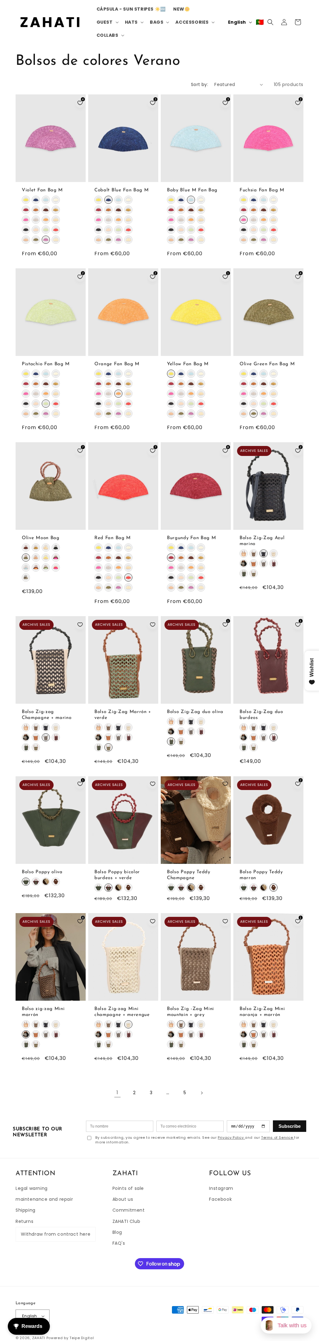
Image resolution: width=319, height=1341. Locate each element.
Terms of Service (277, 1137)
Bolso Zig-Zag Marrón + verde (122, 715)
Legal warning (32, 1188)
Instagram (221, 1188)
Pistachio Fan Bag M (46, 364)
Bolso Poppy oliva (42, 872)
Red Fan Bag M (112, 538)
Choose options (50, 176)
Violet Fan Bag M (42, 190)
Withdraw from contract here (55, 1234)
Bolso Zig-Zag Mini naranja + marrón (262, 1012)
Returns (24, 1221)
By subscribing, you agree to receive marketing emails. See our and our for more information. (197, 1140)
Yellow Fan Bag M (188, 364)
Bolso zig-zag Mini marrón (43, 1012)
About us (122, 1199)
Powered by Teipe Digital (70, 1337)
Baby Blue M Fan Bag (192, 190)
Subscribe (290, 1126)
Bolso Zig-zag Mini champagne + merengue (122, 1012)
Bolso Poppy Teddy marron (261, 875)
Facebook (220, 1199)
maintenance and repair (44, 1199)
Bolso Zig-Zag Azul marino (262, 541)
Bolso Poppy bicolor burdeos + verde (117, 875)
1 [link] (117, 1092)
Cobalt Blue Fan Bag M (121, 190)
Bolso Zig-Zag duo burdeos (261, 715)
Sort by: (199, 84)
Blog (117, 1232)
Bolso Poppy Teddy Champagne (188, 875)
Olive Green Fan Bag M (267, 364)
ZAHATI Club (126, 1221)
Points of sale (128, 1188)
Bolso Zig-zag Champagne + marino (46, 715)
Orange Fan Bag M (117, 364)
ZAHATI (38, 1337)
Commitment (128, 1210)
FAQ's (118, 1243)
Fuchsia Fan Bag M (262, 190)
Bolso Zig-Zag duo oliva (195, 712)
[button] (107, 22)
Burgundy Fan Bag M (191, 538)
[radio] (26, 200)
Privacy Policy (231, 1137)
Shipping (26, 1210)
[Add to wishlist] (80, 625)
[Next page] (201, 1093)
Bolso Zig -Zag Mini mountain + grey (190, 1012)
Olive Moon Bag (41, 538)
